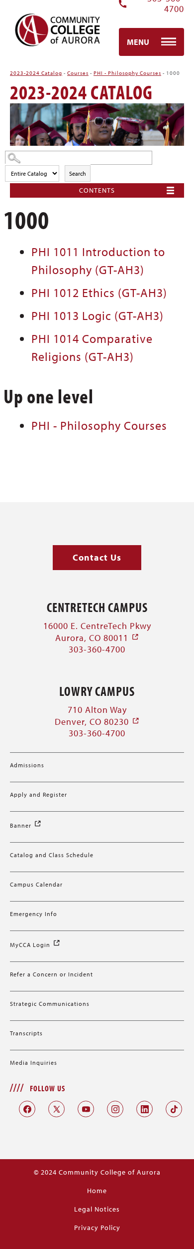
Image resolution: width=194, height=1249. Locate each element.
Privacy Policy (97, 1227)
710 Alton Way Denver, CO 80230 (97, 715)
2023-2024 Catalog (36, 72)
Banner (26, 825)
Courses (78, 72)
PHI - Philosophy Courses (127, 72)
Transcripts (26, 1033)
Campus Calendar (36, 884)
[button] (97, 558)
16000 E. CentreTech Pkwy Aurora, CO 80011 (97, 631)
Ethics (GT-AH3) (99, 292)
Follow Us (47, 1088)
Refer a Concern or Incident (51, 974)
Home (97, 1190)
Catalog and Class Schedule (52, 855)
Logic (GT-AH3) (97, 315)
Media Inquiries (33, 1062)
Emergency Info (33, 914)
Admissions (27, 765)
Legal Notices (97, 1209)
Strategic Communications (50, 1003)
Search (77, 173)
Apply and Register (38, 794)
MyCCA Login (35, 944)
